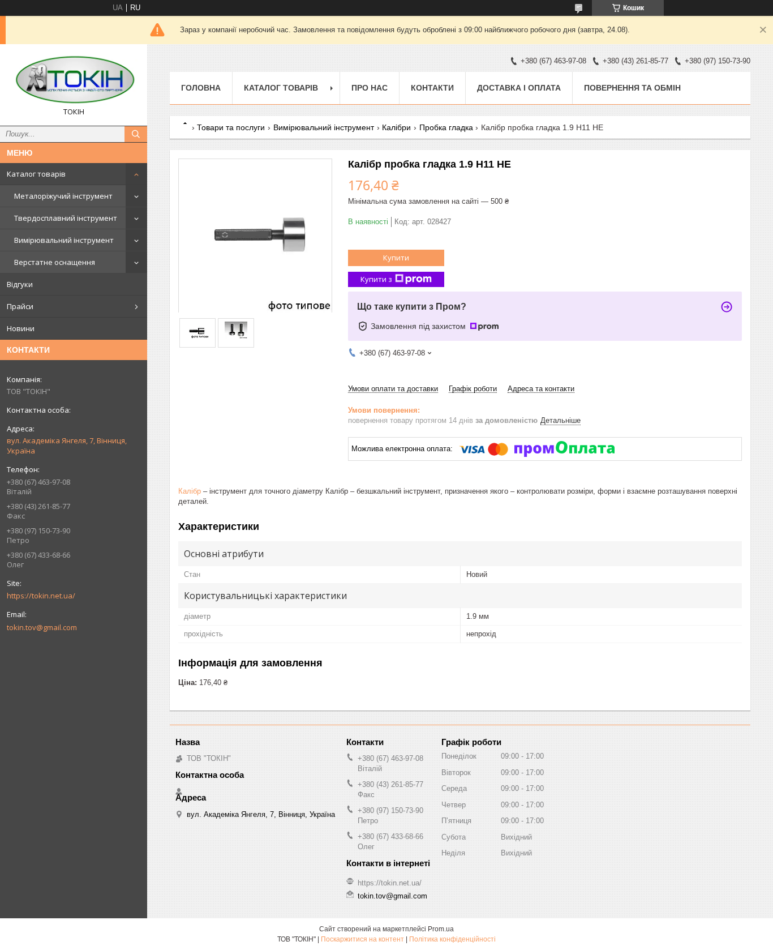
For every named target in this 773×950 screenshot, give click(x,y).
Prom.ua (441, 929)
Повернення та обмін (632, 87)
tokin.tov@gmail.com (42, 627)
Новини (21, 328)
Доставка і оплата (519, 87)
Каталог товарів (36, 174)
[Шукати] (135, 134)
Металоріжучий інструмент (63, 196)
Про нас (369, 87)
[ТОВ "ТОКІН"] (73, 80)
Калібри (396, 127)
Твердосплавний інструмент (65, 218)
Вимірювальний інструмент (64, 240)
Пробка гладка (446, 127)
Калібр (189, 491)
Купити (396, 258)
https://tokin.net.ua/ (41, 595)
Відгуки (20, 284)
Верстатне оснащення (54, 262)
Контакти (432, 87)
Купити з (376, 279)
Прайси (20, 306)
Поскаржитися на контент (362, 939)
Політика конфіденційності (452, 939)
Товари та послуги (231, 127)
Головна (201, 87)
